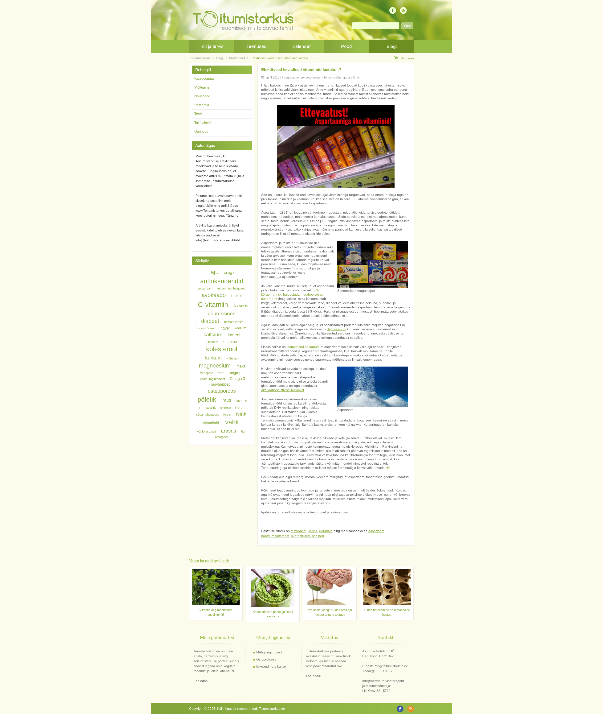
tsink (241, 414)
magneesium (215, 365)
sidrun (239, 407)
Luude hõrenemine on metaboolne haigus (387, 612)
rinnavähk (207, 407)
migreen (237, 373)
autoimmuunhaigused (230, 288)
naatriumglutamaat (275, 536)
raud (227, 400)
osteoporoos (222, 391)
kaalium (240, 328)
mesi (221, 373)
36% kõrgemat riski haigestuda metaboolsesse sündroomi (292, 294)
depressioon (222, 313)
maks (240, 366)
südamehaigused (207, 414)
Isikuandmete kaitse (271, 666)
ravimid (241, 400)
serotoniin (225, 407)
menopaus (207, 373)
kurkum (213, 357)
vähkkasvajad (206, 431)
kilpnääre (212, 341)
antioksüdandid (221, 281)
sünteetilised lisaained (307, 536)
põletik (207, 399)
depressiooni (336, 329)
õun (243, 431)
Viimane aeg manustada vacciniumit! (215, 612)
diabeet (210, 321)
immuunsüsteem (205, 328)
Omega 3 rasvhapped (228, 381)
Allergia (229, 273)
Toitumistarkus (200, 58)
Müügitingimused (269, 652)
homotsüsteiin (233, 322)
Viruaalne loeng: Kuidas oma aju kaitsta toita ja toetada (330, 612)
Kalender (301, 46)
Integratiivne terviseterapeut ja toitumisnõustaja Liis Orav (321, 77)
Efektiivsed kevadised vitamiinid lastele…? (282, 58)
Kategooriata (204, 78)
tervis (227, 414)
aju (215, 272)
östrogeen (221, 437)
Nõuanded (202, 96)
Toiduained (202, 123)
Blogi (392, 46)
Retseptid (201, 105)
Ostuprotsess (266, 659)
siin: (388, 468)
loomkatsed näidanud (303, 347)
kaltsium (213, 335)
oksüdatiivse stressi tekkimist (282, 390)
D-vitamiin (241, 306)
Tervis (312, 531)
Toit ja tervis (212, 46)
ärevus (228, 430)
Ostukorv (407, 58)
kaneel (234, 335)
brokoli (237, 295)
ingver (225, 328)
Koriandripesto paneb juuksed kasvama (273, 614)
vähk (232, 422)
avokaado (214, 295)
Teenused (256, 46)
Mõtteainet (237, 58)
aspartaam (376, 531)
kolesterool (221, 349)
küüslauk (233, 358)
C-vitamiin (213, 304)
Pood (346, 46)
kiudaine (230, 341)
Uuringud (326, 531)
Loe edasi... (202, 681)
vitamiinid (211, 423)
